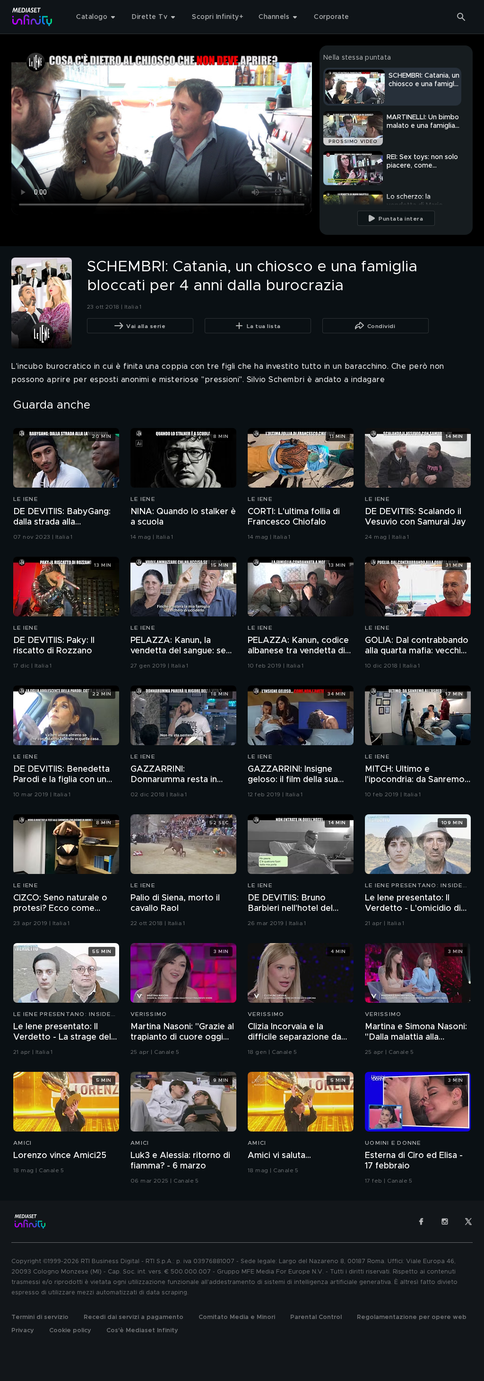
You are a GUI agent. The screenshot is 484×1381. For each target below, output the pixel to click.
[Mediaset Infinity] (32, 17)
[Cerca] (461, 17)
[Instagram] (445, 1221)
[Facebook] (421, 1221)
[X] (468, 1221)
